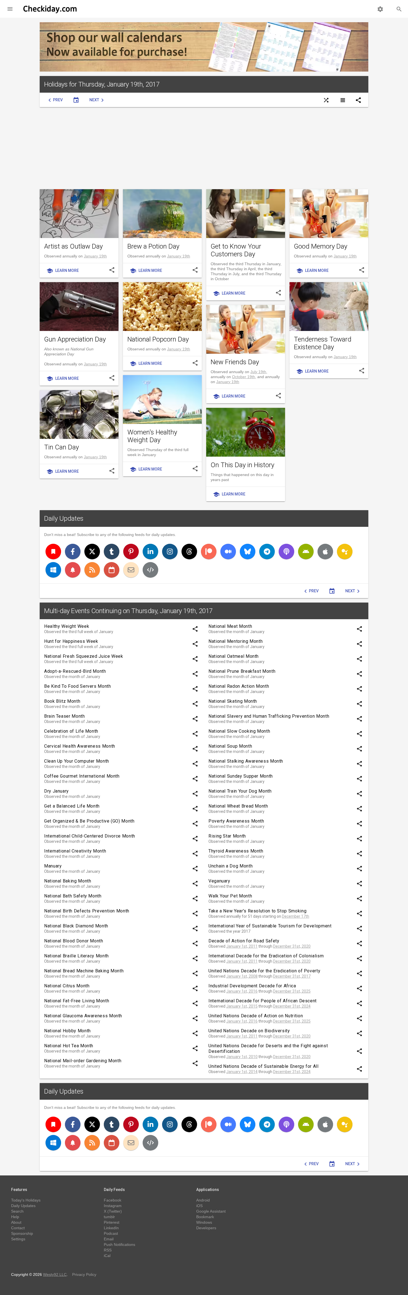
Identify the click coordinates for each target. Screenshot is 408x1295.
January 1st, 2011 (242, 946)
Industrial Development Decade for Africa (252, 985)
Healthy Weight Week (66, 626)
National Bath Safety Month (73, 896)
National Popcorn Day (158, 339)
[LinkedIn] (150, 551)
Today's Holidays (26, 1200)
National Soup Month (230, 746)
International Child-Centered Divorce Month (89, 836)
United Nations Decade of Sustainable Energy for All (263, 1066)
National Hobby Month (67, 1030)
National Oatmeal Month (233, 656)
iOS (199, 1205)
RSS (108, 1250)
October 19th (243, 377)
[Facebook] (72, 551)
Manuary (53, 866)
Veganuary (219, 881)
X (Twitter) (113, 1211)
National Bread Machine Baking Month (84, 970)
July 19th (258, 372)
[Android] (306, 551)
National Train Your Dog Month (240, 791)
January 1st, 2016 (242, 991)
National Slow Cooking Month (239, 731)
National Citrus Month (66, 985)
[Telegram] (267, 551)
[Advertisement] (204, 148)
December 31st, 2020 (292, 946)
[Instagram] (170, 551)
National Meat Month (230, 626)
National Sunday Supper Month (240, 776)
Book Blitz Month (62, 701)
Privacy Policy (84, 1274)
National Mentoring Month (235, 641)
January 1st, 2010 (242, 1056)
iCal (107, 1255)
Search (17, 1211)
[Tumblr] (111, 551)
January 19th (95, 256)
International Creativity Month (75, 851)
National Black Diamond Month (76, 926)
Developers (206, 1228)
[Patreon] (208, 551)
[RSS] (92, 570)
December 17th (295, 916)
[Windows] (53, 570)
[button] (10, 9)
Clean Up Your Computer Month (76, 761)
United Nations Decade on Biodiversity (249, 1030)
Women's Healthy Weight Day (152, 436)
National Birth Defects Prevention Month (86, 911)
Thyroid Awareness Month (235, 851)
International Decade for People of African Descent (262, 1000)
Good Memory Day (320, 246)
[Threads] (189, 551)
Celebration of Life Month (71, 731)
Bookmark (205, 1217)
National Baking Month (67, 881)
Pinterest (111, 1222)
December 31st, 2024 (292, 1006)
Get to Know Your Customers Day (236, 250)
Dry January (56, 791)
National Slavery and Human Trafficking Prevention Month (268, 716)
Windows (204, 1222)
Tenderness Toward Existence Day (322, 343)
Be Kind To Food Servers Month (77, 686)
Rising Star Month (227, 836)
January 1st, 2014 (242, 1071)
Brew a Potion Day (153, 246)
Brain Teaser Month (64, 716)
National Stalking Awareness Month (245, 761)
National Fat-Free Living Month (76, 1000)
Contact (18, 1228)
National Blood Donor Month (73, 941)
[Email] (131, 570)
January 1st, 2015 (242, 1006)
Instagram (113, 1205)
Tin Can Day (61, 447)
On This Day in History (242, 465)
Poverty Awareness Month (236, 821)
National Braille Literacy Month (76, 955)
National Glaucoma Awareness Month (83, 1015)
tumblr (109, 1217)
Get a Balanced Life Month (72, 806)
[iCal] (111, 570)
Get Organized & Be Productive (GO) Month (89, 821)
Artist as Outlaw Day (73, 246)
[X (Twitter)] (92, 551)
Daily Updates (64, 518)
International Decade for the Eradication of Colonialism (266, 955)
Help (15, 1217)
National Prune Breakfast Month (241, 671)
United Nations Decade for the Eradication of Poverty (264, 970)
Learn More (62, 270)
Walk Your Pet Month (230, 896)
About (16, 1222)
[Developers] (150, 570)
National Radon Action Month (238, 686)
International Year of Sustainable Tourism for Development (269, 926)
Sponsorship (22, 1233)
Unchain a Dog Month (230, 866)
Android (203, 1200)
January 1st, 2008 (242, 976)
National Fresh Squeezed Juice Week (83, 656)
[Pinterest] (131, 551)
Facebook (112, 1200)
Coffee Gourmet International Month (82, 776)
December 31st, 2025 (292, 991)
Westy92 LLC (55, 1274)
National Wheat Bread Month (238, 806)
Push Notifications (119, 1244)
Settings (18, 1239)
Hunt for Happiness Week (71, 641)
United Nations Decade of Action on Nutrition (255, 1015)
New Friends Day (235, 362)
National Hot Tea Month (68, 1045)
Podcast (111, 1233)
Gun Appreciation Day (75, 339)
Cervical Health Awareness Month (79, 746)
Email (109, 1239)
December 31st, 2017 (292, 976)
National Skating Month (232, 701)
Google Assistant (211, 1211)
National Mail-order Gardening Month (82, 1060)
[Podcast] (286, 551)
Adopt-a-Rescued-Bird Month (75, 671)
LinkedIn (111, 1228)
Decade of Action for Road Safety (243, 941)
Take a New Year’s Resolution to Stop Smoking (257, 911)
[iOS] (325, 551)
